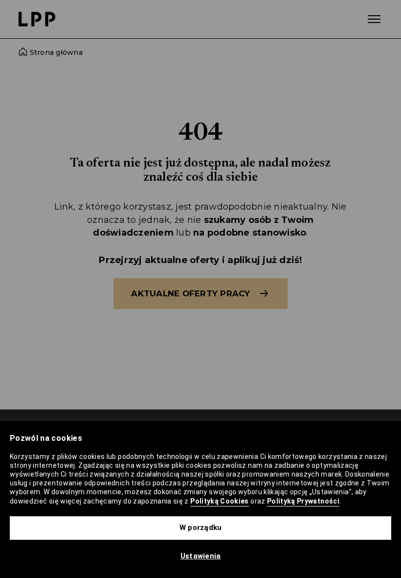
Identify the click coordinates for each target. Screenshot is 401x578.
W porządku (200, 527)
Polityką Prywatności (303, 501)
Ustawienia (200, 556)
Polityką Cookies (219, 501)
